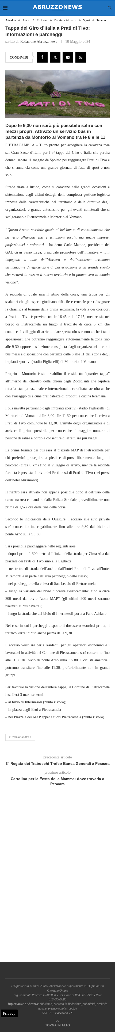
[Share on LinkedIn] (68, 57)
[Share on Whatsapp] (80, 57)
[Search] (109, 8)
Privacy (9, 1013)
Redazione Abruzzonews (38, 42)
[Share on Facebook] (42, 57)
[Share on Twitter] (55, 57)
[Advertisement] (57, 880)
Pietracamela (20, 737)
